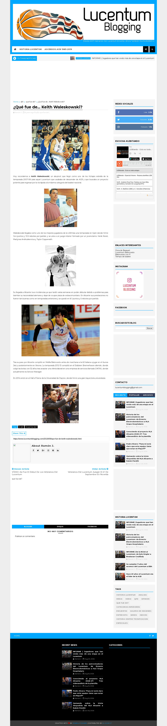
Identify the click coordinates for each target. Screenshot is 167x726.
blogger (28, 526)
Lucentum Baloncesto (124, 252)
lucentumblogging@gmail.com (128, 387)
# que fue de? (31, 427)
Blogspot (107, 723)
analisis (143, 595)
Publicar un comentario (25, 536)
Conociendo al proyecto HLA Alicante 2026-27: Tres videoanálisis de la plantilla (139, 434)
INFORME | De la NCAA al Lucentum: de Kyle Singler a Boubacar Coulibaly (138, 554)
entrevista (122, 615)
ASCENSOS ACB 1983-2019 (58, 49)
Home (15, 102)
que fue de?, (44, 112)
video (128, 599)
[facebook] (150, 636)
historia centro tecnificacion (132, 619)
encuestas (122, 611)
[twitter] (153, 636)
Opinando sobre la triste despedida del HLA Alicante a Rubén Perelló (139, 458)
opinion (145, 599)
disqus (60, 526)
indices (143, 615)
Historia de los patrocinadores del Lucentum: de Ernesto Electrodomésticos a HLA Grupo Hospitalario (137, 419)
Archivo (148, 395)
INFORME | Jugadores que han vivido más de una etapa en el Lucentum (107, 58)
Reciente (120, 395)
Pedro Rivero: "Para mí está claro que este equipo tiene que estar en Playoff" (138, 446)
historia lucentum (67, 58)
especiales (122, 623)
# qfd (21, 427)
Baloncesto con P (122, 254)
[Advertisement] (83, 80)
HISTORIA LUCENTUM (31, 49)
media (119, 599)
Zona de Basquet (122, 250)
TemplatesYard (80, 723)
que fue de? (30, 102)
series (134, 615)
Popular (134, 395)
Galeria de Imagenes (140, 611)
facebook (92, 526)
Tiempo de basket (123, 256)
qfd (22, 102)
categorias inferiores (128, 607)
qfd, (37, 112)
